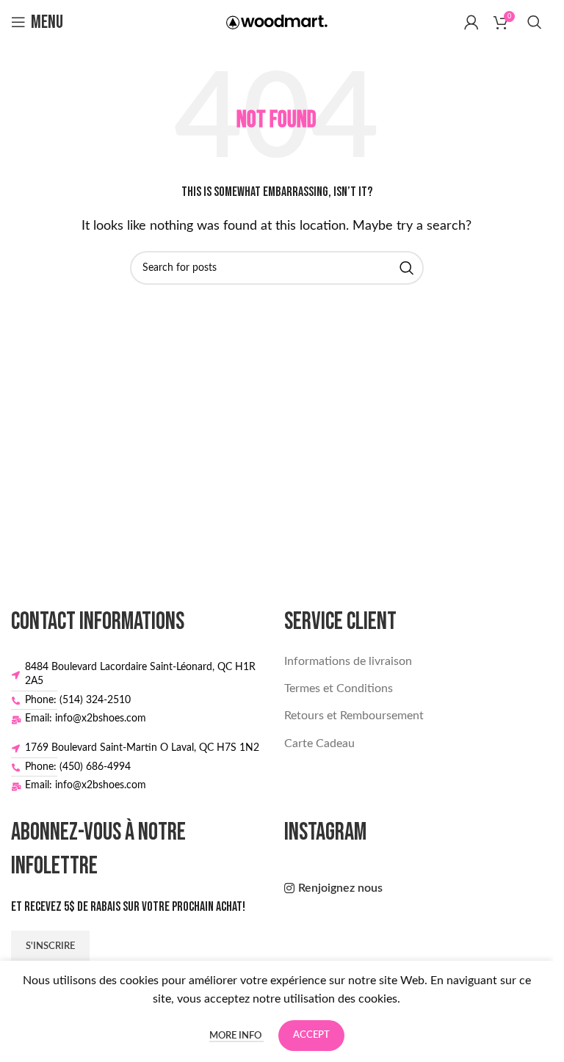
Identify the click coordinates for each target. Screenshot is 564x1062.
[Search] (534, 22)
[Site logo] (277, 21)
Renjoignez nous (340, 888)
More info (236, 1036)
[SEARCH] (407, 268)
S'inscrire (50, 946)
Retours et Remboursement (354, 715)
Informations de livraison (348, 661)
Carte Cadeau (319, 743)
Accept (311, 1035)
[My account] (471, 22)
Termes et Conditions (338, 688)
